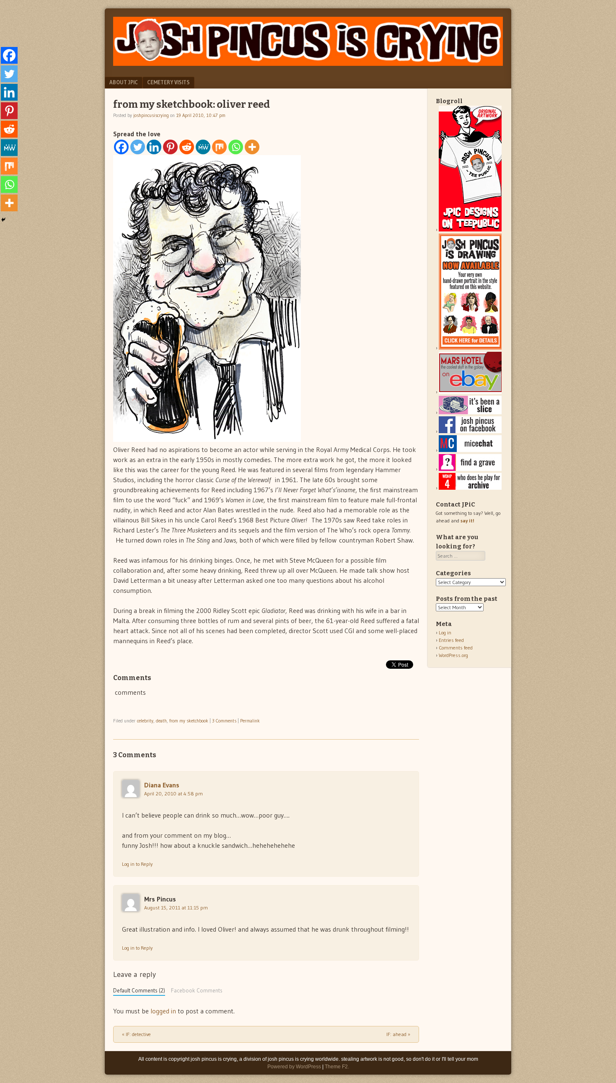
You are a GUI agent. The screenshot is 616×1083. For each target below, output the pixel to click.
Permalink (250, 721)
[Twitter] (137, 147)
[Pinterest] (170, 147)
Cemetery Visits (168, 82)
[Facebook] (121, 147)
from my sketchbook (188, 721)
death (161, 721)
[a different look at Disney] (470, 450)
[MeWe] (203, 147)
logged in (163, 1011)
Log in (445, 632)
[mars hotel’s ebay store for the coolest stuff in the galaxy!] (470, 392)
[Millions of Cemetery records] (470, 469)
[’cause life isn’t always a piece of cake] (470, 412)
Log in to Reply (137, 864)
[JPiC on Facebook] (470, 431)
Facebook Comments (197, 990)
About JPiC (123, 82)
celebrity (145, 721)
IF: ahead (398, 1034)
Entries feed (451, 640)
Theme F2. (337, 1067)
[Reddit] (186, 147)
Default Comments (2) (139, 990)
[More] (252, 147)
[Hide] (3, 219)
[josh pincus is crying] (308, 63)
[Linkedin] (154, 147)
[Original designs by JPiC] (470, 229)
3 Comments (224, 721)
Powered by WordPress (294, 1067)
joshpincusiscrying (151, 115)
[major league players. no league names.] (470, 488)
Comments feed (456, 647)
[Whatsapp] (235, 147)
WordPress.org (453, 655)
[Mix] (219, 147)
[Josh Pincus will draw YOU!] (470, 348)
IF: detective (136, 1034)
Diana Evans (161, 785)
